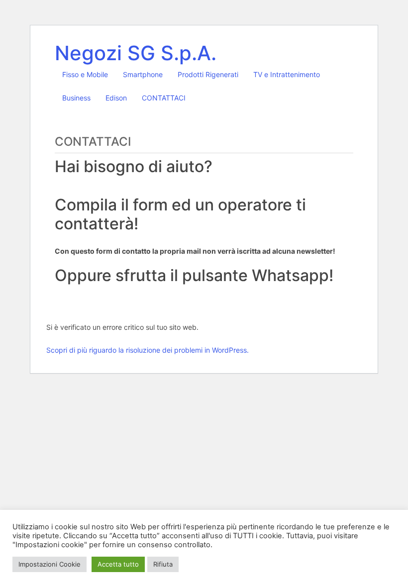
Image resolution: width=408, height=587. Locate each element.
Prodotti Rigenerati (208, 74)
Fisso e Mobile (85, 74)
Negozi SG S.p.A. (135, 53)
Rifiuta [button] (163, 564)
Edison (116, 98)
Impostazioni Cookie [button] (49, 564)
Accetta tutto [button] (118, 564)
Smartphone (143, 74)
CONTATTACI (164, 98)
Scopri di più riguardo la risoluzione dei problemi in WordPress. (147, 350)
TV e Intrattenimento (286, 74)
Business (76, 98)
